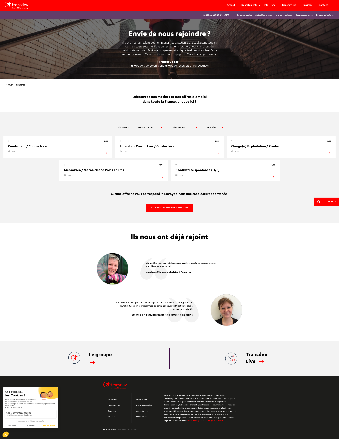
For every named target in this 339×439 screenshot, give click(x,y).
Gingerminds (132, 429)
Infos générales (244, 15)
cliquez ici (186, 102)
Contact (323, 5)
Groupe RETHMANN (215, 421)
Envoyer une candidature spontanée (171, 208)
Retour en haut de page (319, 414)
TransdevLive (289, 5)
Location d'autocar (325, 15)
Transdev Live (114, 405)
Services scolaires (304, 15)
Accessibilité (142, 411)
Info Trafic (269, 5)
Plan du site (141, 417)
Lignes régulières (284, 15)
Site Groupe (141, 400)
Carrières (307, 5)
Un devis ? (331, 201)
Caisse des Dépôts (194, 421)
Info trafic (112, 400)
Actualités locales (263, 15)
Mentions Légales (144, 405)
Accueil (231, 5)
